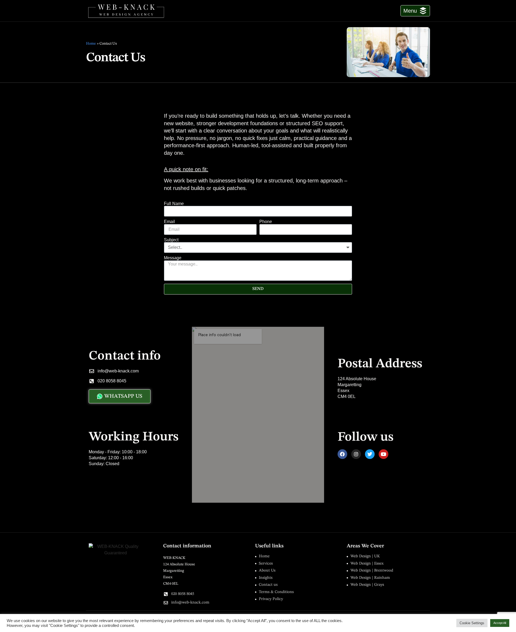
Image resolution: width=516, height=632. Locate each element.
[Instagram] (356, 454)
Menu (410, 11)
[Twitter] (370, 454)
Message (172, 258)
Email (169, 221)
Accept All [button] (499, 622)
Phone (265, 221)
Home (91, 43)
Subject (171, 240)
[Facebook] (342, 454)
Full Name (174, 203)
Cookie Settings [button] (472, 623)
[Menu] (423, 11)
